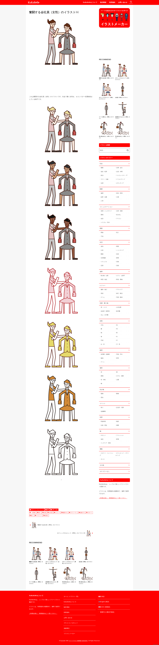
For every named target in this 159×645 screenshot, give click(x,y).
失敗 (117, 265)
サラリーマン (73, 512)
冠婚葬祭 (103, 411)
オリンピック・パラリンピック (122, 454)
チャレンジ (39, 515)
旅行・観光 (119, 293)
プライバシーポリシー (71, 623)
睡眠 (102, 254)
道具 (102, 439)
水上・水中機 (104, 315)
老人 (117, 232)
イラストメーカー (69, 633)
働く (32, 515)
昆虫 (102, 397)
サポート (90, 512)
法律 (102, 183)
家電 (117, 439)
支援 (45, 512)
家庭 (101, 228)
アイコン (118, 218)
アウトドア (119, 289)
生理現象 (103, 258)
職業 (48, 509)
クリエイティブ (120, 179)
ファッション (120, 435)
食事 (101, 271)
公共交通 (118, 307)
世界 (101, 417)
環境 (117, 246)
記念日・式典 (120, 407)
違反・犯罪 (104, 171)
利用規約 (112, 2)
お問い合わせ (122, 2)
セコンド (57, 512)
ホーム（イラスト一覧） (71, 596)
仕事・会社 (55, 509)
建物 (102, 376)
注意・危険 (119, 211)
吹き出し (118, 214)
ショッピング (120, 250)
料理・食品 (104, 279)
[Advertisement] (61, 82)
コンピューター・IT (121, 175)
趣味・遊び (104, 289)
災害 (102, 265)
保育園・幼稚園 (105, 354)
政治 (102, 175)
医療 (101, 189)
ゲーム (103, 297)
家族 (102, 232)
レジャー (102, 285)
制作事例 (103, 2)
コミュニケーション (106, 207)
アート (103, 362)
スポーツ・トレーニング (37, 509)
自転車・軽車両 (105, 311)
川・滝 (118, 344)
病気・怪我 (119, 193)
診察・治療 (104, 197)
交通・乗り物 (104, 303)
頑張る (46, 515)
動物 (117, 393)
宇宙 (102, 340)
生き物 (102, 389)
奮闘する (65, 512)
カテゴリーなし (105, 471)
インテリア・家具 (106, 443)
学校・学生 (119, 354)
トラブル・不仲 (105, 222)
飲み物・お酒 (104, 275)
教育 (101, 350)
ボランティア (120, 183)
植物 (102, 393)
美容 (117, 254)
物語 (117, 421)
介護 (117, 197)
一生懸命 (33, 512)
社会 (101, 163)
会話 (102, 218)
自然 (101, 321)
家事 (117, 258)
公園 (117, 379)
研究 (117, 358)
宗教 (117, 261)
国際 (117, 425)
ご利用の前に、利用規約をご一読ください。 (113, 498)
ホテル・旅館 (120, 376)
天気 (102, 325)
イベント (102, 403)
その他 (102, 465)
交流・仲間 (119, 171)
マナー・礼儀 (104, 179)
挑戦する (82, 512)
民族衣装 (103, 421)
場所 (101, 368)
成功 (102, 246)
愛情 (102, 214)
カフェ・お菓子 (120, 275)
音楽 (102, 293)
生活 (101, 242)
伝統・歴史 (104, 425)
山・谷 (103, 344)
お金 (102, 250)
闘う (40, 512)
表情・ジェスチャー (106, 211)
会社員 (50, 512)
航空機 (118, 311)
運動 (101, 449)
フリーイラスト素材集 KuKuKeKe (78, 640)
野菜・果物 (119, 279)
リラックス (104, 261)
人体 (102, 200)
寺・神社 (103, 379)
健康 (102, 193)
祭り (102, 407)
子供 (102, 236)
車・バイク (104, 307)
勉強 (102, 358)
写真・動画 (119, 297)
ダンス (103, 459)
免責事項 (66, 628)
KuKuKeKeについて (90, 2)
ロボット (103, 435)
